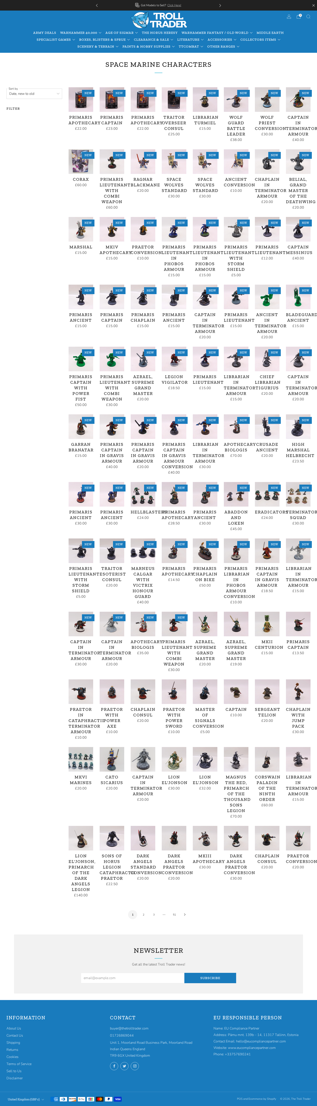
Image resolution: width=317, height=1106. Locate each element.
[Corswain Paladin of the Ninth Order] (267, 759)
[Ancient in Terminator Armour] (267, 297)
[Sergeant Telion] (267, 691)
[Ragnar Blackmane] (143, 161)
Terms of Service (18, 1064)
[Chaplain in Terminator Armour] (267, 161)
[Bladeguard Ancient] (298, 297)
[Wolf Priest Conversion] (267, 99)
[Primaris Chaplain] (143, 297)
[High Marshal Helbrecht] (298, 426)
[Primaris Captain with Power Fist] (81, 359)
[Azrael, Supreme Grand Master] (143, 359)
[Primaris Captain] (112, 99)
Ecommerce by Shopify (262, 1099)
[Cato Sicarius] (112, 759)
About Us (13, 1028)
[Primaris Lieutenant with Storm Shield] (236, 229)
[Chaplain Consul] (143, 691)
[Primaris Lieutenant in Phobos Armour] (174, 229)
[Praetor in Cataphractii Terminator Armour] (81, 691)
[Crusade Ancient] (267, 426)
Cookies (12, 1057)
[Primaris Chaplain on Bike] (205, 550)
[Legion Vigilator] (174, 359)
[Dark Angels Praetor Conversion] (174, 838)
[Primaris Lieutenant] (267, 229)
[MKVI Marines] (81, 759)
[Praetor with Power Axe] (112, 691)
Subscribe (210, 978)
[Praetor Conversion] (143, 229)
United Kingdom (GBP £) (24, 1099)
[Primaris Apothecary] (81, 99)
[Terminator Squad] (298, 494)
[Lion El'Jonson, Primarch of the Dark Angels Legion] (81, 838)
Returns (12, 1049)
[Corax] (81, 161)
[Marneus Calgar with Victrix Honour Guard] (143, 550)
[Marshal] (81, 229)
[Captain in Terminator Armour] (205, 297)
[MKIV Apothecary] (112, 229)
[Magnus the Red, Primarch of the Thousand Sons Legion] (236, 759)
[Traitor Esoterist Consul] (112, 550)
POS (240, 1099)
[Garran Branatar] (81, 426)
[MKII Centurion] (267, 624)
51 (174, 914)
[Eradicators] (267, 494)
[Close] (313, 5)
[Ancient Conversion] (236, 161)
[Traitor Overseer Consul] (174, 99)
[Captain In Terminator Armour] (298, 99)
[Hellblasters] (143, 494)
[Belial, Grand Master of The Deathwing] (298, 161)
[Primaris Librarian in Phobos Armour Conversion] (236, 550)
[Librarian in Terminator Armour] (236, 359)
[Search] (308, 16)
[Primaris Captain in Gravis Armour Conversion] (174, 426)
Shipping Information (190, 5)
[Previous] (97, 5)
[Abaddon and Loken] (236, 494)
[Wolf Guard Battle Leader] (236, 99)
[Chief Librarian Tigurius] (267, 359)
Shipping (13, 1042)
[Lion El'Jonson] (174, 759)
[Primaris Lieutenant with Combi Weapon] (112, 161)
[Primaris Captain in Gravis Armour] (112, 426)
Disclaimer (14, 1078)
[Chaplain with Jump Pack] (298, 691)
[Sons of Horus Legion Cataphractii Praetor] (112, 838)
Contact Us (14, 1035)
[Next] (220, 5)
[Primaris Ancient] (81, 297)
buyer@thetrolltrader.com (129, 1028)
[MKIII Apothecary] (205, 838)
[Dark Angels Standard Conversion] (143, 838)
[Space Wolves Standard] (174, 161)
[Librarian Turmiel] (205, 99)
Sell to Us (14, 1071)
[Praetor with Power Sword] (174, 691)
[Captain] (236, 691)
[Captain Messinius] (298, 229)
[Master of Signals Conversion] (205, 691)
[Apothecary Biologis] (236, 426)
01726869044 (122, 1035)
